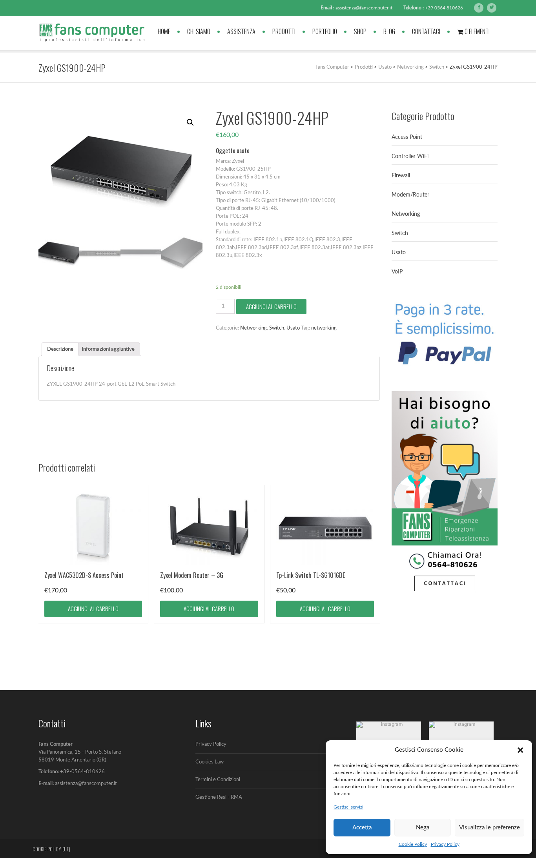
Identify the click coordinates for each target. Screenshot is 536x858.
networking (324, 328)
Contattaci (426, 31)
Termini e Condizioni (217, 779)
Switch (276, 328)
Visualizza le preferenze (489, 828)
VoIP (397, 272)
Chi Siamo (198, 31)
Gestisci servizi (348, 807)
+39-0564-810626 (82, 771)
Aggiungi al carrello (271, 306)
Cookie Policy (413, 844)
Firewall (401, 176)
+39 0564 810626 (444, 7)
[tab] (60, 349)
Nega (422, 828)
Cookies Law (209, 762)
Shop (360, 31)
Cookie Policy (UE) (51, 849)
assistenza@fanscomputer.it (363, 7)
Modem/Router (410, 195)
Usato (293, 328)
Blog (389, 31)
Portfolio (324, 31)
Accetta (362, 828)
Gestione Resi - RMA (218, 797)
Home (164, 31)
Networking (253, 328)
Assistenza (241, 31)
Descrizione (60, 349)
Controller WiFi (410, 156)
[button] (520, 750)
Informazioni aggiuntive (108, 349)
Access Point (407, 137)
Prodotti (283, 31)
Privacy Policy (445, 844)
